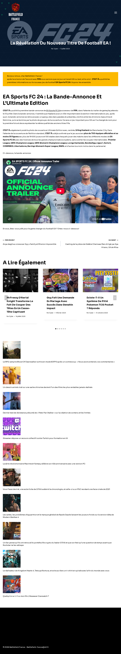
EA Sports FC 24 (53, 110)
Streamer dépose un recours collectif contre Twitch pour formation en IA (35, 438)
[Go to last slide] (6, 297)
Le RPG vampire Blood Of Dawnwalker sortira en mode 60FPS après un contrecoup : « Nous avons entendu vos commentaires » (59, 362)
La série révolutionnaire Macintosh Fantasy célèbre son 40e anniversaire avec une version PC (44, 464)
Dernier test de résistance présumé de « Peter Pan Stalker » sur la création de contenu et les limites (46, 413)
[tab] (55, 328)
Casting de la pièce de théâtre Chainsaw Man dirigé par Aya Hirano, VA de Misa (91, 243)
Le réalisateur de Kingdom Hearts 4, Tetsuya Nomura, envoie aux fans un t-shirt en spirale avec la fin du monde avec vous (56, 571)
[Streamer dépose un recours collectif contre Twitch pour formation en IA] (60, 426)
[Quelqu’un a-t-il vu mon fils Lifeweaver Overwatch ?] (60, 584)
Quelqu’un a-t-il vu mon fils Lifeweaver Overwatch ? (26, 596)
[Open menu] (115, 12)
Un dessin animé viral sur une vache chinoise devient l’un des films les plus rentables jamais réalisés (47, 387)
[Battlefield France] (15, 12)
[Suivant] (115, 297)
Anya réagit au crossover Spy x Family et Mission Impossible (29, 242)
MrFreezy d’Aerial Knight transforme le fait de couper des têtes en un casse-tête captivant (20, 304)
